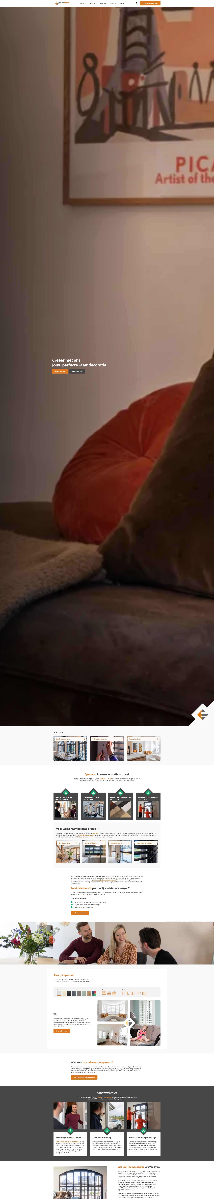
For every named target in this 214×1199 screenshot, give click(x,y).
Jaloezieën (92, 3)
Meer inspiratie (77, 371)
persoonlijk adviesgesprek (85, 835)
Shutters (82, 3)
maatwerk (95, 833)
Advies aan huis (60, 371)
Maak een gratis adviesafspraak (84, 1077)
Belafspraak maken (80, 913)
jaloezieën (111, 779)
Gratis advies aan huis (150, 3)
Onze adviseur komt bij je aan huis (67, 1142)
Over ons (113, 3)
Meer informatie (61, 1031)
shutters (102, 779)
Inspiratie (103, 3)
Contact (122, 3)
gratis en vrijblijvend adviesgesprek (104, 880)
